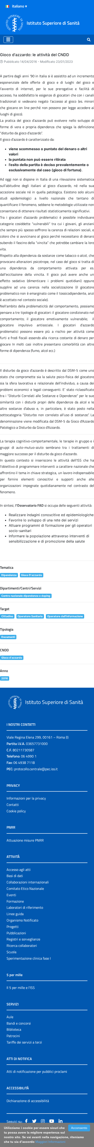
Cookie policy (16, 811)
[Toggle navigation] (8, 39)
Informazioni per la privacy (26, 798)
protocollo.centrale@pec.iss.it (36, 769)
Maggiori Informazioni (50, 1141)
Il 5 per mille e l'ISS (21, 987)
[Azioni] (7, 6)
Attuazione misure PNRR (25, 840)
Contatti (13, 804)
